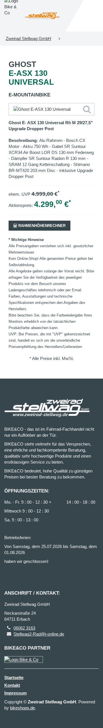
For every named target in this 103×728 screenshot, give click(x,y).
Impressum (15, 693)
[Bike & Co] (23, 659)
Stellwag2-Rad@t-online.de (38, 634)
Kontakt (12, 685)
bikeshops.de (22, 707)
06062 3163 (24, 628)
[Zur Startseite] (42, 16)
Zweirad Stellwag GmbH (28, 38)
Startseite (13, 677)
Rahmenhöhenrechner (41, 225)
